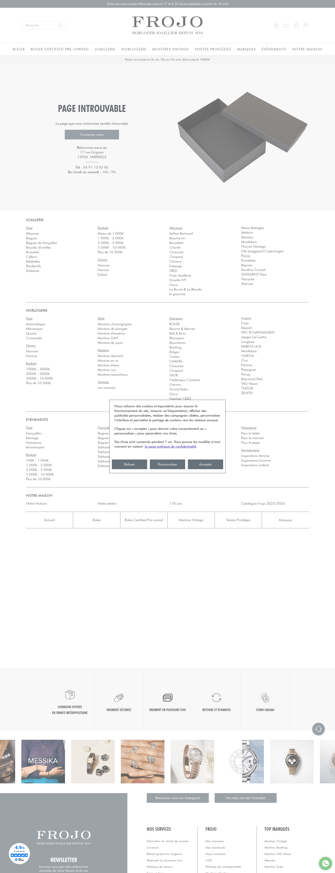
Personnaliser (167, 464)
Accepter (205, 464)
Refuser (129, 464)
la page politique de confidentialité (170, 446)
